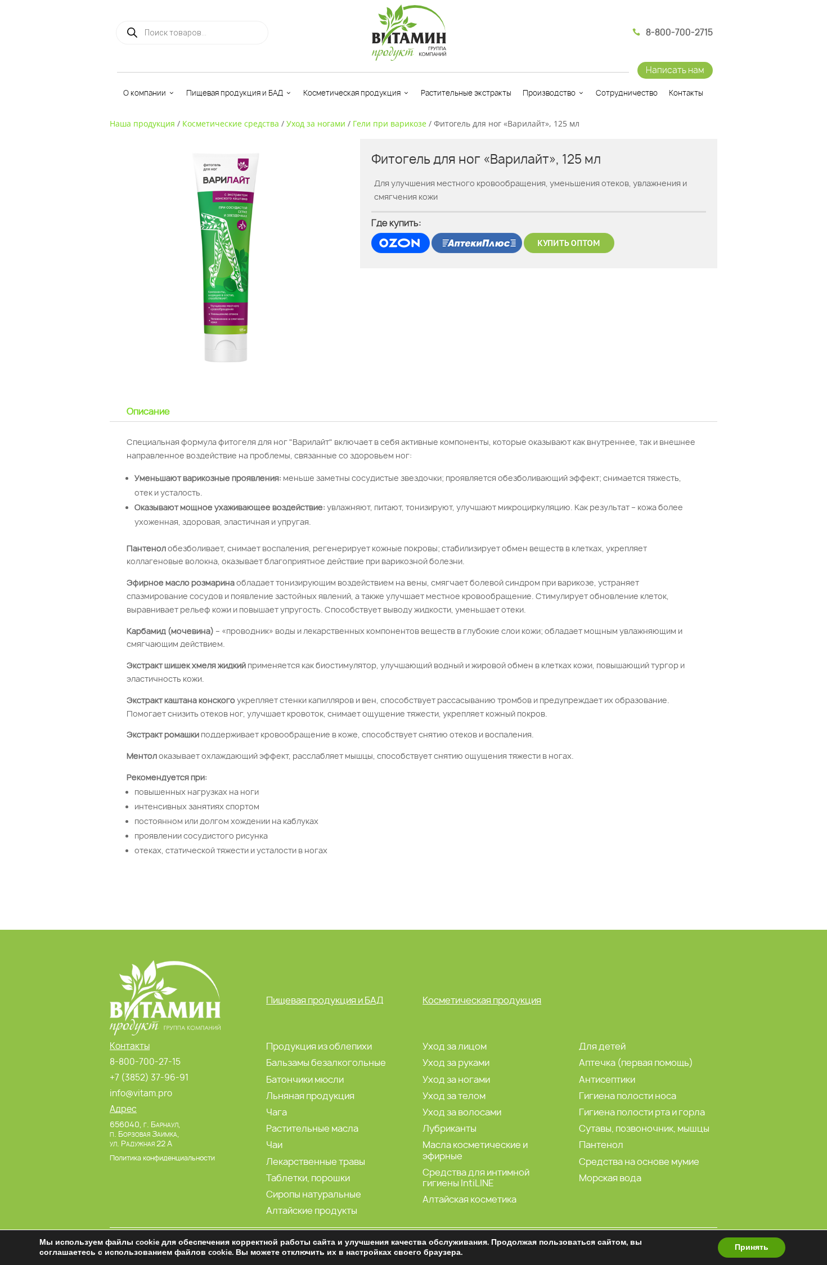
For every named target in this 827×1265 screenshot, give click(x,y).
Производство (549, 92)
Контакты (686, 92)
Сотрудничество (627, 92)
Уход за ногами (315, 123)
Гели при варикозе (389, 123)
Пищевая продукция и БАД (234, 92)
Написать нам (675, 70)
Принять (751, 1247)
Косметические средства (230, 123)
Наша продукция (142, 123)
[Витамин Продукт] (409, 32)
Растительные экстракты (466, 92)
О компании (144, 92)
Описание (148, 411)
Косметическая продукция (352, 92)
